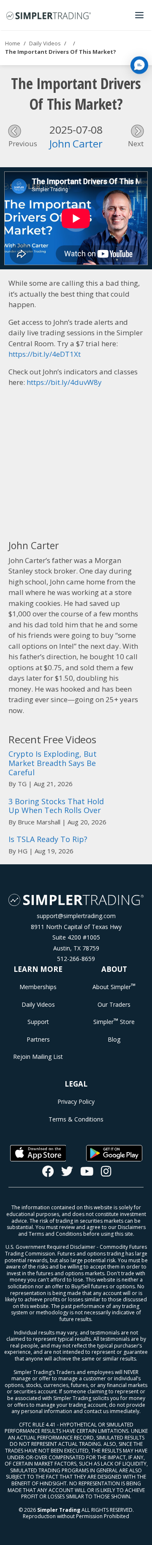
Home (12, 43)
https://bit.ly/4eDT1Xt (44, 354)
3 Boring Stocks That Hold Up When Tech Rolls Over (56, 806)
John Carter (75, 143)
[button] (139, 65)
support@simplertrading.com (76, 916)
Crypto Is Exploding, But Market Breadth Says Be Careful (52, 763)
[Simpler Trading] (48, 15)
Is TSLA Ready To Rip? (47, 839)
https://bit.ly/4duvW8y (64, 382)
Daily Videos (45, 43)
